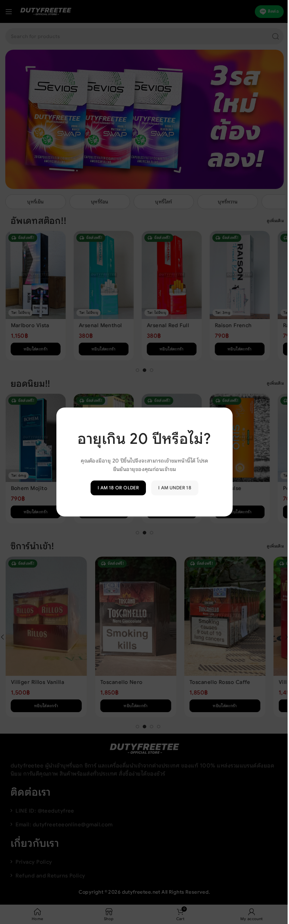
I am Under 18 (172, 488)
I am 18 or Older (115, 488)
